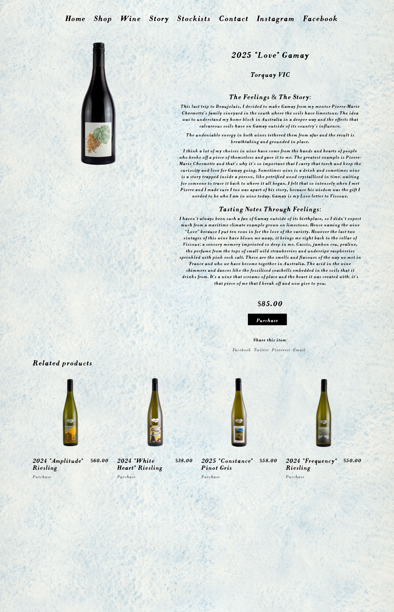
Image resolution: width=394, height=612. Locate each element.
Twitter (261, 349)
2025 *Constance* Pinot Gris (227, 463)
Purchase (267, 319)
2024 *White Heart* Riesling (139, 463)
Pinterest (281, 349)
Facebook (241, 349)
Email (299, 349)
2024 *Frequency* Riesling (311, 463)
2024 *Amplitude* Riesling (58, 463)
